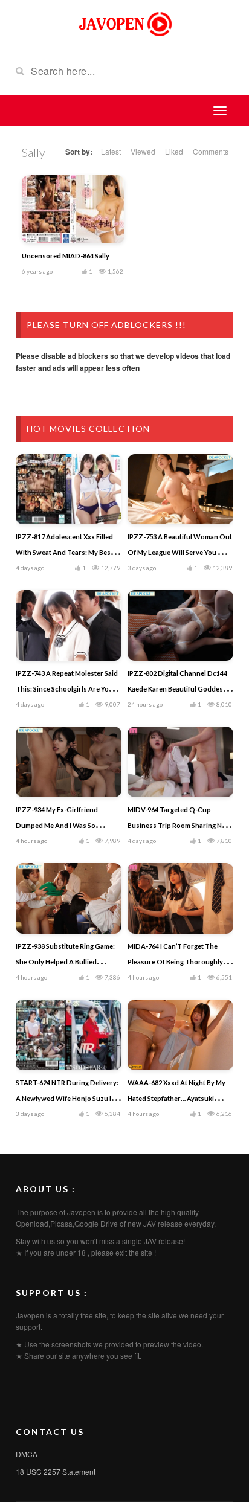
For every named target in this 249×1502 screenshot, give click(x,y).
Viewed (143, 151)
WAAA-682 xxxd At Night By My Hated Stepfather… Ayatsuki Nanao (176, 1098)
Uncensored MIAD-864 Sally (65, 256)
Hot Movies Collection (88, 428)
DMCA (26, 1454)
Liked (174, 151)
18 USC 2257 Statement (55, 1471)
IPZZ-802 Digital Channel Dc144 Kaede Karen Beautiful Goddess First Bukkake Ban (177, 688)
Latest (111, 151)
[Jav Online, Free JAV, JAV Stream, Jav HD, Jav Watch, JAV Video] (124, 23)
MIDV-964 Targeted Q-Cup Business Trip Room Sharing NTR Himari (179, 825)
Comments (210, 151)
